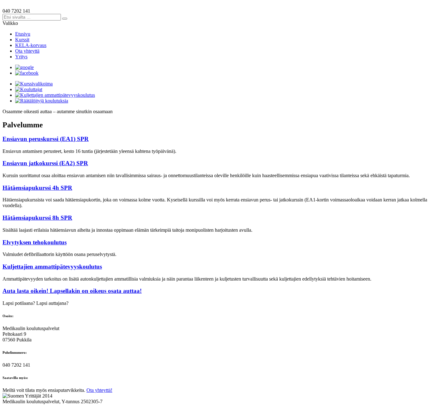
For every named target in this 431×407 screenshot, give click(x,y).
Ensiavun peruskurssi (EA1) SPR (46, 139)
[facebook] (26, 73)
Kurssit (22, 39)
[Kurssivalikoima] (34, 83)
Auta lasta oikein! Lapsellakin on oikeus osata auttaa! (72, 291)
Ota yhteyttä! (99, 390)
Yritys (21, 56)
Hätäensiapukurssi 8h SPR (37, 217)
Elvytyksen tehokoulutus (35, 242)
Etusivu (22, 34)
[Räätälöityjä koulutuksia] (41, 100)
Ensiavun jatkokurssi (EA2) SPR (45, 163)
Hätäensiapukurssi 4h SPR (37, 187)
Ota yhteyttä (27, 51)
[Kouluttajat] (28, 89)
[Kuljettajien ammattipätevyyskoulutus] (55, 95)
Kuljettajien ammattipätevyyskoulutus (52, 266)
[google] (24, 67)
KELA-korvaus (30, 45)
